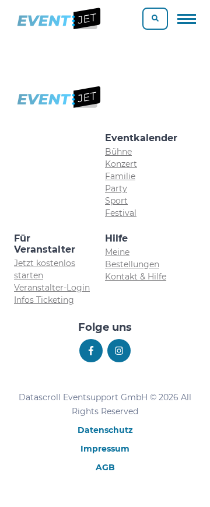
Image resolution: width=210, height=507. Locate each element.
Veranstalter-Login (52, 287)
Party (116, 188)
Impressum (105, 448)
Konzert (121, 164)
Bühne (118, 151)
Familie (120, 176)
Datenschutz (105, 430)
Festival (120, 213)
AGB (105, 467)
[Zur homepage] (58, 18)
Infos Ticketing (44, 300)
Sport (116, 200)
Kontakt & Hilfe (135, 276)
